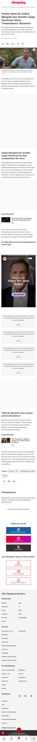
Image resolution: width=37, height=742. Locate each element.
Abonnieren (5, 677)
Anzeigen (18, 324)
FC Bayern (4, 614)
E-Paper (4, 684)
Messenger (5, 638)
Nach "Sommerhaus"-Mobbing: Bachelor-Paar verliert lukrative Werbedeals (21, 440)
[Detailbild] (34, 49)
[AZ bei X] (31, 696)
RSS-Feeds (5, 642)
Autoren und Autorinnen (8, 670)
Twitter (6, 242)
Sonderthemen (22, 681)
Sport (19, 603)
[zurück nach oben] (19, 730)
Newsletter (5, 634)
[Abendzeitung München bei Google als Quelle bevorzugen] (23, 43)
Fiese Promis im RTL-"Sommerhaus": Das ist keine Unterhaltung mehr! (22, 219)
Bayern (4, 610)
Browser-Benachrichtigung (9, 645)
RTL (31, 234)
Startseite (3, 7)
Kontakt (4, 688)
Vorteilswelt (5, 653)
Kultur (20, 610)
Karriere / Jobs (6, 673)
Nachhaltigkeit (22, 617)
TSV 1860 (4, 617)
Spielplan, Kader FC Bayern (9, 656)
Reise (20, 614)
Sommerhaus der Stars (27, 471)
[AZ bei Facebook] (19, 696)
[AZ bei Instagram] (25, 696)
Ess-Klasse (5, 649)
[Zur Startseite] (18, 4)
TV (19, 606)
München (4, 603)
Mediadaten (21, 670)
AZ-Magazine (22, 677)
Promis (7, 7)
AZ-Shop (20, 673)
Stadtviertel (5, 606)
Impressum (5, 701)
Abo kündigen (5, 715)
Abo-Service (5, 681)
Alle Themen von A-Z (7, 631)
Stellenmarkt (22, 631)
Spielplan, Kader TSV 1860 (9, 660)
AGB (3, 704)
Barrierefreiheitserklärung (9, 712)
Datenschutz (5, 708)
